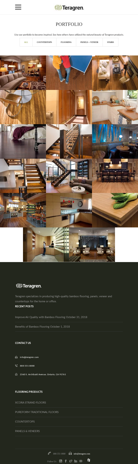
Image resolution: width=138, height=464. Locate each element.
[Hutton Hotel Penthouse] (22, 67)
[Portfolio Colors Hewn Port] (22, 136)
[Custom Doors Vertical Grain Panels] (68, 99)
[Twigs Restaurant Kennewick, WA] (114, 133)
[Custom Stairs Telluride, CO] (68, 136)
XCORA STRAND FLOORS (30, 402)
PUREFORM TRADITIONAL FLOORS (37, 412)
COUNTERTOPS (25, 421)
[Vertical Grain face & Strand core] (114, 202)
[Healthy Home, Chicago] (68, 170)
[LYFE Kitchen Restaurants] (22, 204)
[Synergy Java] (114, 67)
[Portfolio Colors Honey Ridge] (68, 67)
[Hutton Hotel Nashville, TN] (91, 239)
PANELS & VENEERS (27, 431)
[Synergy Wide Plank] (22, 101)
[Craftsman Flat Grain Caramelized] (114, 168)
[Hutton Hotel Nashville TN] (22, 170)
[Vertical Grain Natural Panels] (68, 204)
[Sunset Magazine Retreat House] (114, 101)
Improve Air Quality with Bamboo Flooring (40, 317)
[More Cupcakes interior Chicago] (45, 239)
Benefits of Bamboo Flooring (32, 326)
